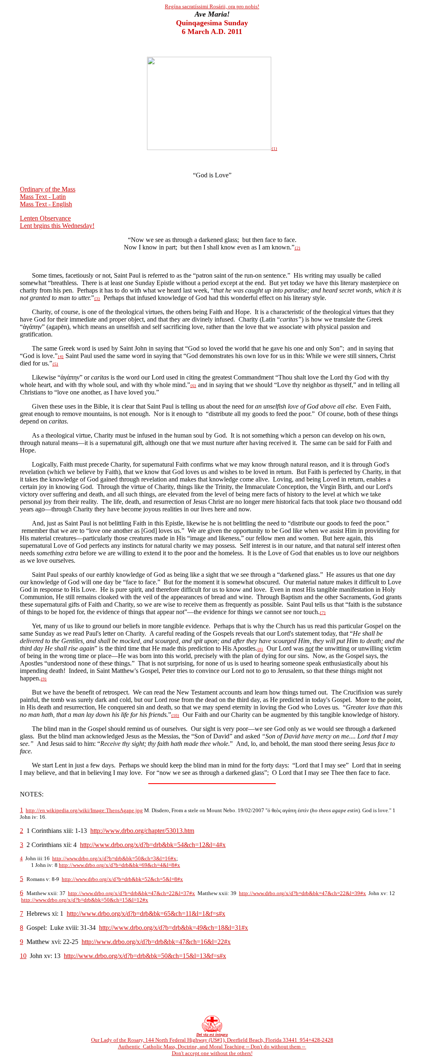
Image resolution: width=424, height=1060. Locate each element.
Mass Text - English (46, 204)
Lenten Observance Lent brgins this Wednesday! (57, 222)
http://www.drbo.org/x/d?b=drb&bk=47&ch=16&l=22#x (156, 941)
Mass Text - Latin (43, 196)
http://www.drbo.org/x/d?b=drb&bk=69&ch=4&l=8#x (119, 865)
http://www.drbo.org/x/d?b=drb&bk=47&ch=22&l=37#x (131, 893)
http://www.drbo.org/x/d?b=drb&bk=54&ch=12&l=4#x (153, 844)
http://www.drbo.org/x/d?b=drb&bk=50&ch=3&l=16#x (114, 858)
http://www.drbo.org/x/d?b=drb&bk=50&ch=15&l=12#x (84, 900)
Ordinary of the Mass (47, 189)
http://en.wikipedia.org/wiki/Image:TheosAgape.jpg (84, 810)
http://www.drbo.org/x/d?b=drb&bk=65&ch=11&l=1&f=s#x (146, 913)
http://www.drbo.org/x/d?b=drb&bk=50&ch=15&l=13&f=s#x (145, 955)
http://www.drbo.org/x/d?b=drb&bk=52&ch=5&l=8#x (122, 879)
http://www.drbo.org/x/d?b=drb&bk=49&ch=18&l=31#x (173, 927)
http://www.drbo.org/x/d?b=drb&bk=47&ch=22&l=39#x (302, 893)
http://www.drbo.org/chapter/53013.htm (142, 830)
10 (23, 955)
